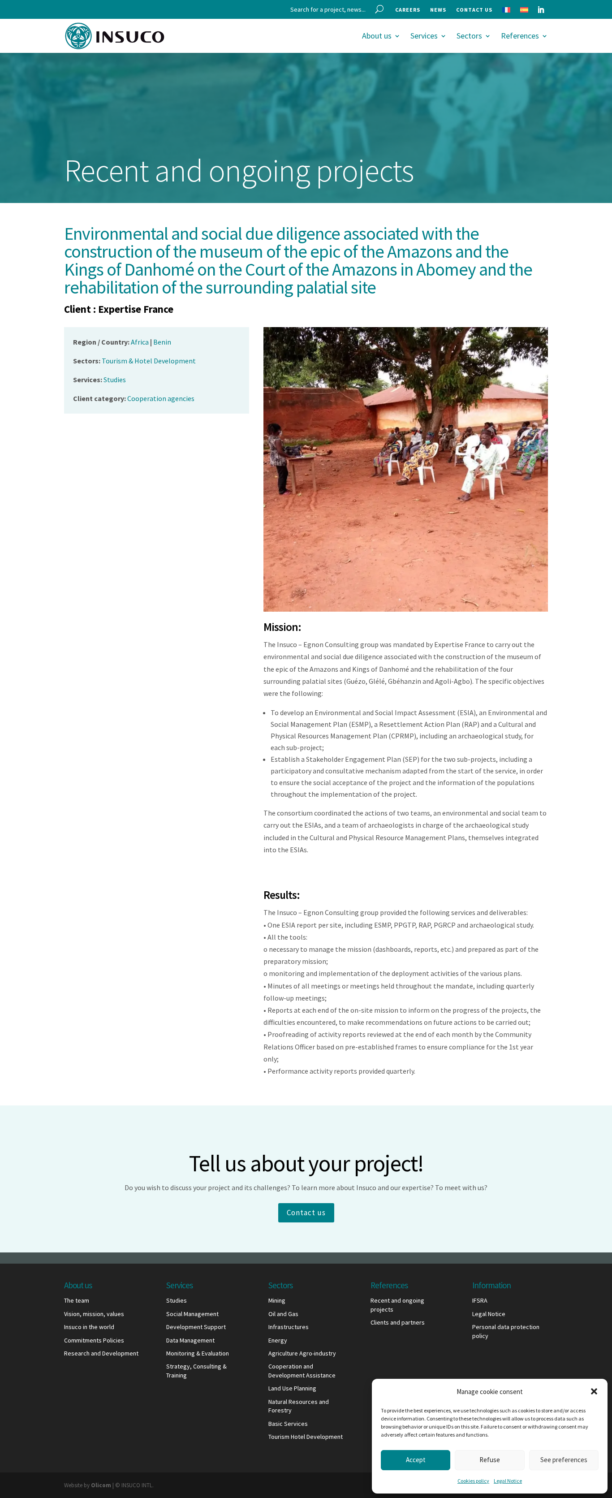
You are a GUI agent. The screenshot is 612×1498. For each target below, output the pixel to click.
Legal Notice (508, 1480)
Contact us (474, 10)
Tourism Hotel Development (305, 1437)
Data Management (190, 1340)
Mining (276, 1300)
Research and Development (101, 1353)
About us (377, 35)
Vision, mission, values (94, 1314)
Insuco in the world (89, 1327)
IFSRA (479, 1300)
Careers (407, 10)
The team (76, 1300)
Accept (416, 1459)
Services (424, 35)
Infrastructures (288, 1327)
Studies (176, 1300)
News (438, 10)
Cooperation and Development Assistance (302, 1370)
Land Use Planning (292, 1388)
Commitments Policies (94, 1340)
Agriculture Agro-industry (302, 1353)
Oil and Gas (283, 1314)
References (520, 35)
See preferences (563, 1459)
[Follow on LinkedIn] (541, 10)
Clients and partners (398, 1322)
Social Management (192, 1314)
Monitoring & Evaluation (197, 1353)
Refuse (489, 1459)
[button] (594, 1391)
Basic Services (288, 1424)
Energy (277, 1340)
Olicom (101, 1485)
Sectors (469, 35)
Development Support (196, 1327)
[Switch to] (506, 12)
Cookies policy (473, 1480)
